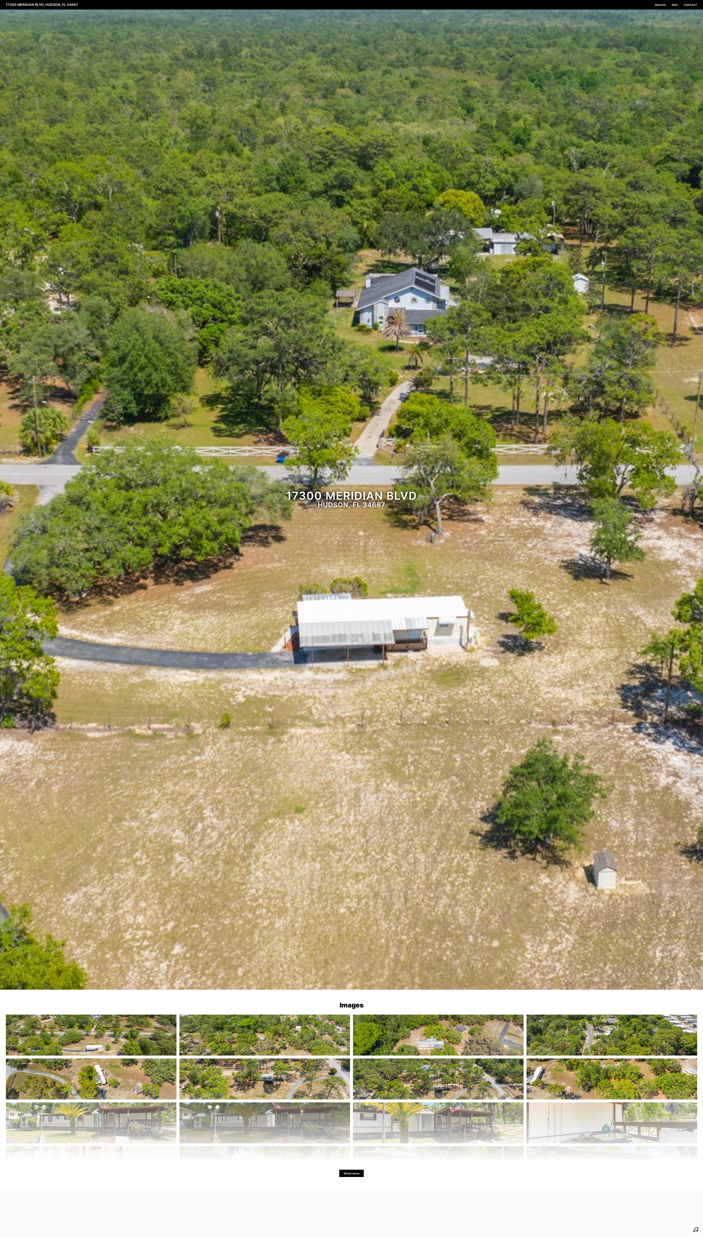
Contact (690, 4)
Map (675, 4)
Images (660, 4)
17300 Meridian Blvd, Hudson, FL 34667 (42, 5)
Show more (351, 1173)
